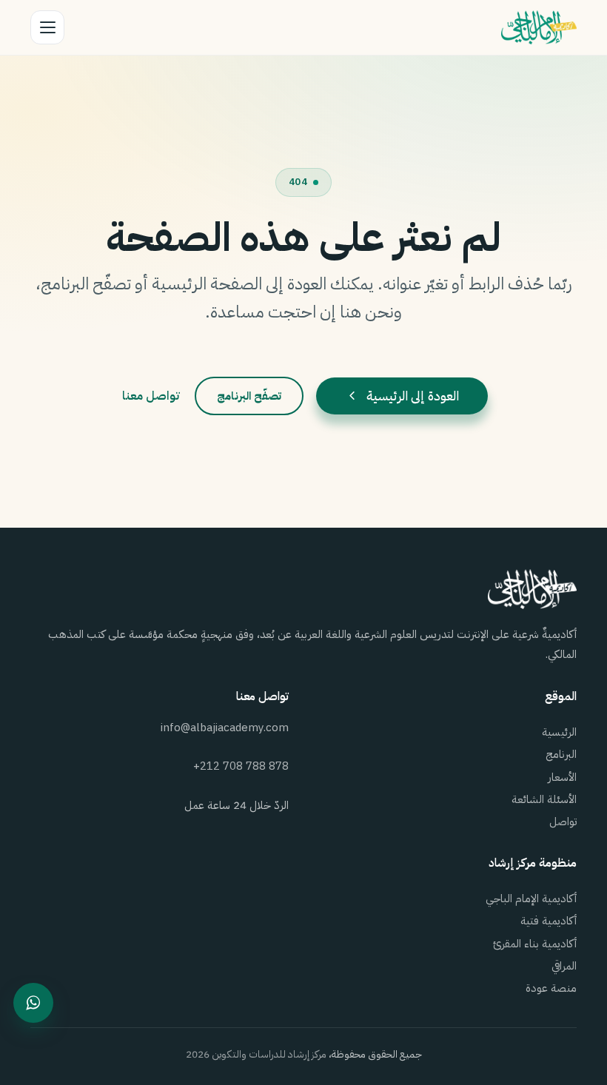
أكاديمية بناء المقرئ (535, 943)
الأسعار (562, 777)
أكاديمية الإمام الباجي (531, 898)
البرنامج (561, 754)
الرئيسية (559, 732)
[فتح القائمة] (47, 27)
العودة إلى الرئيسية (412, 396)
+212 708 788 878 (241, 766)
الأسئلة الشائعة (544, 799)
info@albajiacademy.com (225, 727)
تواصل (563, 821)
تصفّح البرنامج (249, 396)
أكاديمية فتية (548, 921)
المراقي (564, 966)
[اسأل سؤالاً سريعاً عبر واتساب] (33, 1003)
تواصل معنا (151, 395)
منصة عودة (551, 988)
